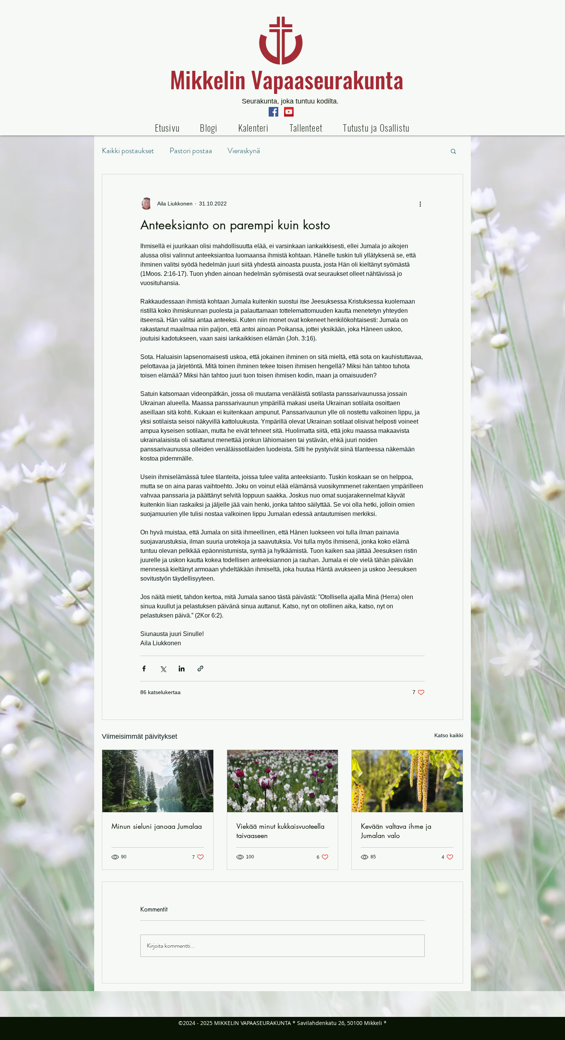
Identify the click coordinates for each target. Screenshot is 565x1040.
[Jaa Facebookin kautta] (144, 668)
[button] (306, 127)
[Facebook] (273, 112)
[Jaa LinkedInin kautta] (181, 668)
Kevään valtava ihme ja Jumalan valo (396, 830)
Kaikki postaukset (128, 150)
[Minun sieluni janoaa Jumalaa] (157, 781)
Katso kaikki (448, 735)
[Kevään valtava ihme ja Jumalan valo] (407, 781)
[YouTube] (289, 112)
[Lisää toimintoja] (420, 203)
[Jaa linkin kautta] (200, 668)
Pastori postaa (191, 150)
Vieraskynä (244, 150)
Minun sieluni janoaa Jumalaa (156, 826)
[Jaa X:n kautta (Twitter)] (162, 668)
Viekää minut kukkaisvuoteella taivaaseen (280, 830)
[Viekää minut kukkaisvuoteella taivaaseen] (282, 781)
